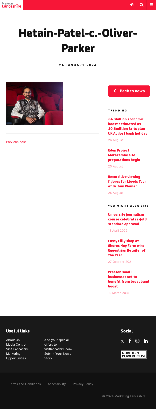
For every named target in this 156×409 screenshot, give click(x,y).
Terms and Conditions (25, 384)
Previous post (16, 142)
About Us (13, 340)
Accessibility (57, 384)
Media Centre (15, 344)
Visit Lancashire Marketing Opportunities (17, 353)
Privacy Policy (83, 384)
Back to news (132, 91)
